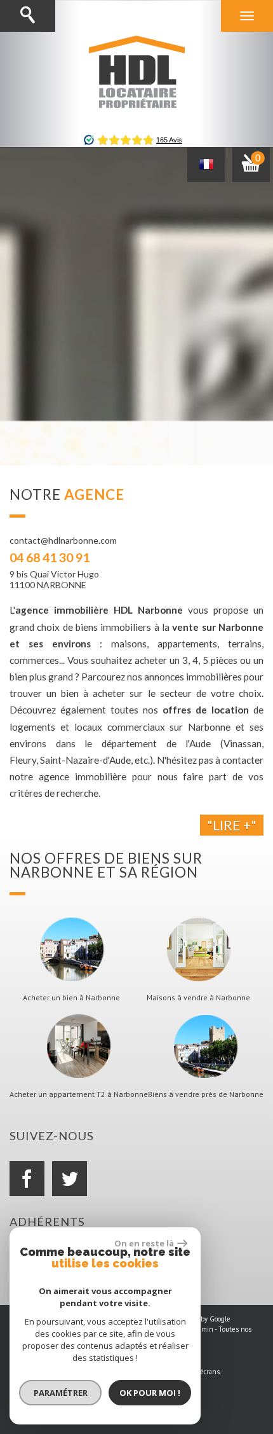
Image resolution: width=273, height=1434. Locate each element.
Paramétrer (61, 1392)
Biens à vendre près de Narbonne (205, 1094)
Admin (203, 1329)
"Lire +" (231, 825)
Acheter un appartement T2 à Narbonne (79, 1094)
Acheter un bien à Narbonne (71, 998)
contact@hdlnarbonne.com (63, 540)
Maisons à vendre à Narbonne (198, 998)
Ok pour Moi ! (149, 1392)
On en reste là (144, 1243)
